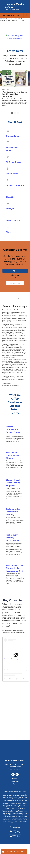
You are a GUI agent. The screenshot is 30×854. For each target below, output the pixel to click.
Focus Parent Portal (12, 149)
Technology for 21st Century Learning (13, 512)
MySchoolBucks (13, 162)
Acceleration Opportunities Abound (12, 455)
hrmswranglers (21, 678)
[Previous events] (3, 283)
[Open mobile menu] (27, 15)
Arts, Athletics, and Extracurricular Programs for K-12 (15, 568)
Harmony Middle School (10, 678)
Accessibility (15, 781)
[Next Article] (18, 113)
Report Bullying (13, 220)
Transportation (12, 136)
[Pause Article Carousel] (12, 113)
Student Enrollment (15, 185)
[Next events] (26, 283)
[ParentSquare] (15, 827)
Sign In (15, 784)
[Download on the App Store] (15, 836)
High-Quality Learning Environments (12, 537)
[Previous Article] (15, 113)
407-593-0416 (17, 769)
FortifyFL (10, 208)
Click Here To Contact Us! (15, 852)
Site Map (15, 778)
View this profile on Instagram (12, 659)
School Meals (12, 173)
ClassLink (10, 197)
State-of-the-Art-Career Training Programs (13, 483)
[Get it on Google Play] (15, 831)
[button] (8, 15)
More (8, 231)
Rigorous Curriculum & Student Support (13, 429)
